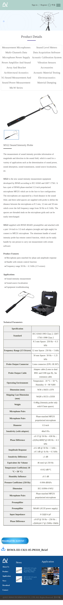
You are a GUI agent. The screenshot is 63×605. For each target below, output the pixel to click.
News (4, 581)
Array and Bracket (16, 67)
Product (5, 571)
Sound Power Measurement (16, 82)
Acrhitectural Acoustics (16, 72)
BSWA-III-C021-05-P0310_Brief (27, 549)
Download (6, 585)
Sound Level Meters (46, 47)
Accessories (47, 67)
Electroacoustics (46, 77)
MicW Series (16, 87)
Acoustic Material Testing (46, 72)
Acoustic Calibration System (47, 57)
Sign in (35, 5)
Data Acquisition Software (46, 52)
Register (44, 5)
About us (5, 567)
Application (6, 576)
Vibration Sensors (47, 62)
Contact (5, 590)
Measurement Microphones (16, 47)
